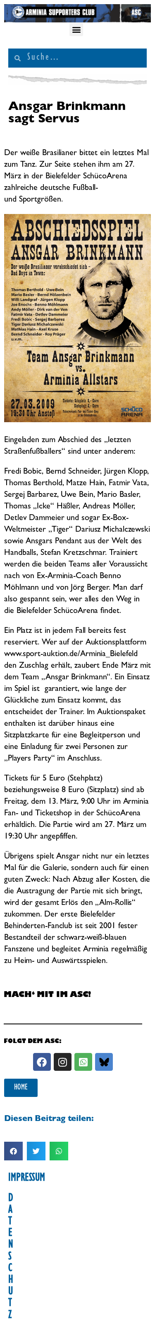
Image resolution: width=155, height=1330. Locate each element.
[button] (76, 29)
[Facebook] (42, 1062)
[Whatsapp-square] (83, 1062)
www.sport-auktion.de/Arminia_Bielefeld (71, 654)
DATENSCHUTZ (10, 1257)
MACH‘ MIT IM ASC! (47, 995)
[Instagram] (63, 1062)
